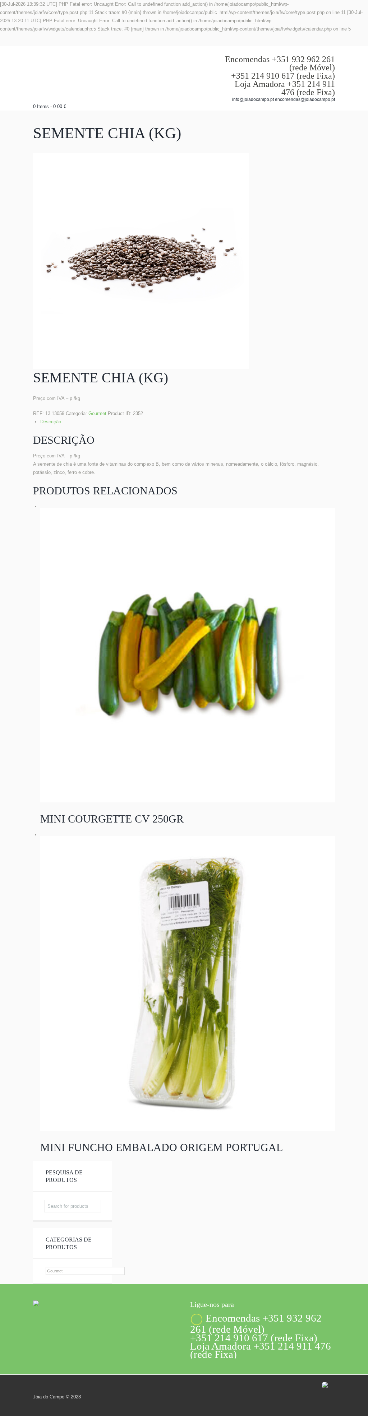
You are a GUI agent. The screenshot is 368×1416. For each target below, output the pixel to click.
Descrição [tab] (50, 421)
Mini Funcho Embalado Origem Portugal (161, 1147)
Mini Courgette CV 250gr (112, 819)
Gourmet (97, 413)
